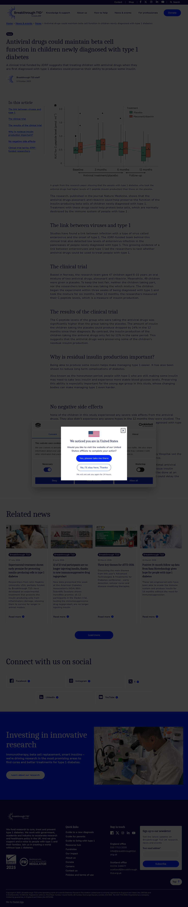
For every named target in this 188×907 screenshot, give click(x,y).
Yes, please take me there (94, 458)
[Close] (123, 430)
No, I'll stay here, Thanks (94, 467)
